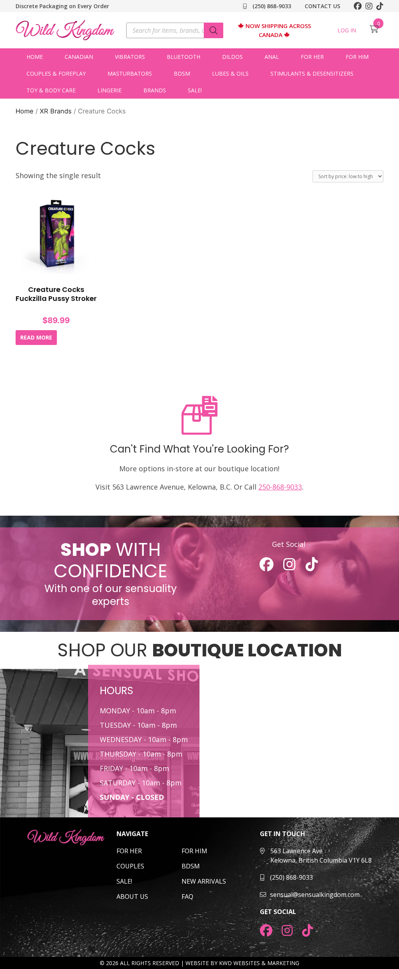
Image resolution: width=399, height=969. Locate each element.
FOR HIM (194, 851)
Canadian (79, 56)
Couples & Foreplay (56, 73)
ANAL (272, 56)
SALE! (195, 90)
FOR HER (129, 851)
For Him (357, 56)
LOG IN (346, 30)
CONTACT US (322, 6)
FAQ (187, 896)
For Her (312, 56)
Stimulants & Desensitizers (311, 73)
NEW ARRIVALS (204, 881)
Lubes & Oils (230, 73)
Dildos (232, 56)
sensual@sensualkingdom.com (315, 894)
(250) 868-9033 (271, 6)
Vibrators (130, 56)
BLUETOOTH (183, 56)
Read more (36, 337)
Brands (154, 90)
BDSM (182, 73)
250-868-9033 (280, 487)
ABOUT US (132, 896)
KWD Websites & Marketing (259, 963)
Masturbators (130, 73)
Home (34, 56)
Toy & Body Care (51, 90)
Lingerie (109, 90)
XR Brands (56, 111)
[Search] (213, 30)
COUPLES (130, 866)
